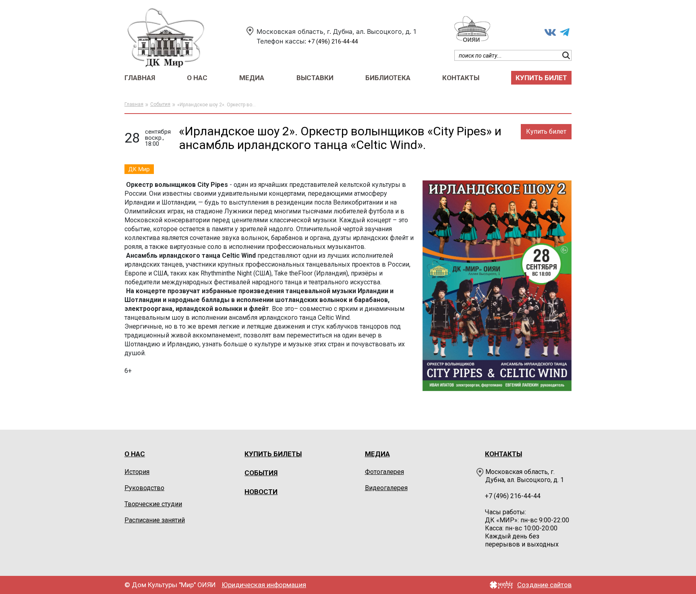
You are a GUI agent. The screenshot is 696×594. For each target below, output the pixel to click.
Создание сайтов (544, 585)
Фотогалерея (384, 472)
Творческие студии (153, 504)
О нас (197, 78)
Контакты (460, 78)
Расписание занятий (154, 520)
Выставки (315, 78)
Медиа (251, 78)
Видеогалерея (386, 488)
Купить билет (541, 78)
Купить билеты (273, 454)
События (160, 104)
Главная (139, 78)
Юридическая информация (264, 585)
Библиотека (387, 78)
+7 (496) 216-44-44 (333, 41)
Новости (261, 492)
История (136, 472)
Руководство (144, 488)
